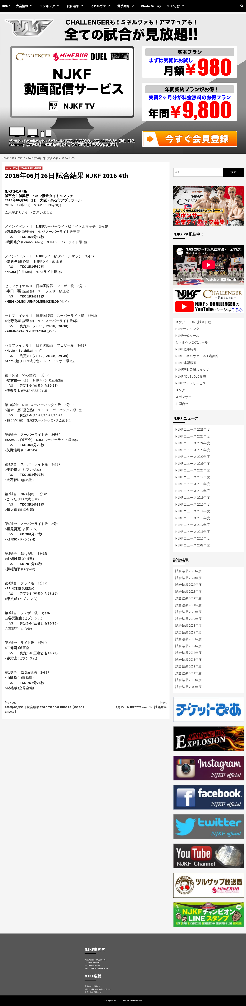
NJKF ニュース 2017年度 (192, 491)
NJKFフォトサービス (190, 383)
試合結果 (73, 6)
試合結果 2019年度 (188, 619)
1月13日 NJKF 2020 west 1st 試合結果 (141, 704)
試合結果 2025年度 (188, 578)
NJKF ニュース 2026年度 (192, 429)
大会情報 (22, 6)
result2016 (11, 168)
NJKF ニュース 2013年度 (192, 518)
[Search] (241, 6)
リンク (180, 390)
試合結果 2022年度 (188, 598)
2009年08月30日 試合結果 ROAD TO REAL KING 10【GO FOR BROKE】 (44, 707)
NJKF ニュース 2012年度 (192, 525)
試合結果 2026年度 (188, 571)
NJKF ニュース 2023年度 (192, 450)
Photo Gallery (151, 6)
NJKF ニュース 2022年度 (192, 457)
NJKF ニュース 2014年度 (192, 511)
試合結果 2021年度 (188, 605)
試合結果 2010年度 (188, 680)
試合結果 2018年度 (188, 625)
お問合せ (181, 404)
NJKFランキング (187, 329)
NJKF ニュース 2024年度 (192, 443)
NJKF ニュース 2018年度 (192, 484)
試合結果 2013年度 (188, 659)
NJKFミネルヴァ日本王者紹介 (197, 356)
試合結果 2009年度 (188, 687)
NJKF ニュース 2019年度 (192, 477)
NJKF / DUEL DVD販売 (190, 376)
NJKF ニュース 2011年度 (192, 532)
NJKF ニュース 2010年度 (192, 538)
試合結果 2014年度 (188, 653)
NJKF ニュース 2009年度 (192, 545)
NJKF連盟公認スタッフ (192, 369)
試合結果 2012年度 (188, 666)
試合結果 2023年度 (188, 591)
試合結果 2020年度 (188, 612)
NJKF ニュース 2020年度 (192, 470)
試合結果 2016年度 (188, 639)
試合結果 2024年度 (188, 585)
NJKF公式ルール (187, 336)
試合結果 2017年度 (188, 632)
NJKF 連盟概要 (186, 363)
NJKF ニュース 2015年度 (192, 504)
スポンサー (183, 397)
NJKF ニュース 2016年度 (192, 497)
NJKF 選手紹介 (186, 349)
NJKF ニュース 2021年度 (192, 463)
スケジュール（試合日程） (194, 322)
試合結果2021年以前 (31, 168)
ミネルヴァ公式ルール (191, 342)
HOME (6, 6)
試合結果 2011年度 (188, 673)
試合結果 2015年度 (188, 646)
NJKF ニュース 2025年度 (192, 436)
